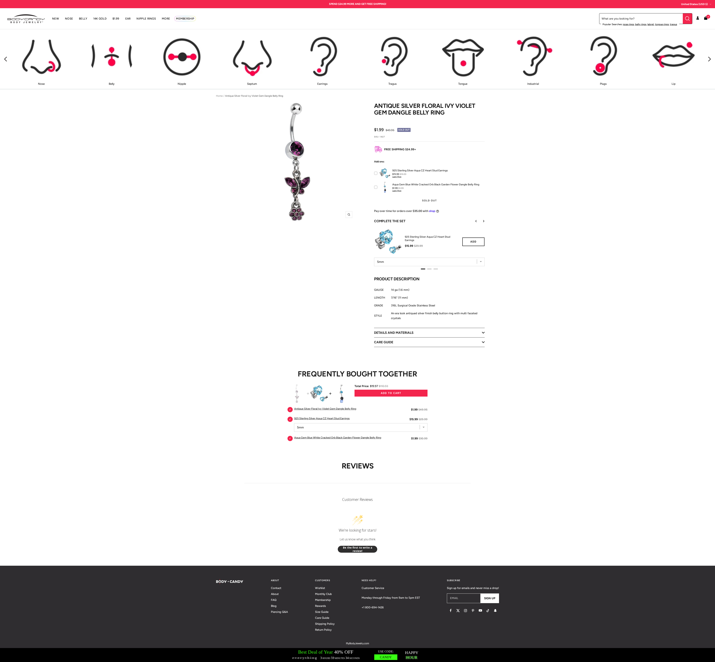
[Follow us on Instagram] (465, 610)
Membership (323, 600)
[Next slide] (481, 221)
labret (650, 24)
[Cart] (706, 18)
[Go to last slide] (473, 221)
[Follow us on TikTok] (488, 610)
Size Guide (321, 612)
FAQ (274, 600)
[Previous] (6, 59)
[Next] (709, 59)
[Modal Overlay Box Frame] (357, 655)
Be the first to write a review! (357, 549)
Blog (274, 606)
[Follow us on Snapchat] (495, 610)
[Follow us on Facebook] (450, 610)
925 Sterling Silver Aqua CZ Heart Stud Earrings (427, 238)
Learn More (396, 176)
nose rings (628, 24)
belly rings (640, 24)
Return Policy (323, 629)
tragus (673, 24)
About (275, 594)
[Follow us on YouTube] (480, 610)
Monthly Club (323, 594)
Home (219, 95)
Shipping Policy (325, 623)
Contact (276, 588)
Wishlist (320, 588)
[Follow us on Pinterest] (473, 610)
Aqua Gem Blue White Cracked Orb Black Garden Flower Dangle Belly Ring (337, 437)
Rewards (320, 606)
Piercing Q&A (279, 612)
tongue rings (662, 24)
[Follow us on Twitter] (458, 610)
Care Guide (322, 618)
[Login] (697, 18)
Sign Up (489, 598)
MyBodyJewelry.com (357, 643)
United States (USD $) (694, 4)
